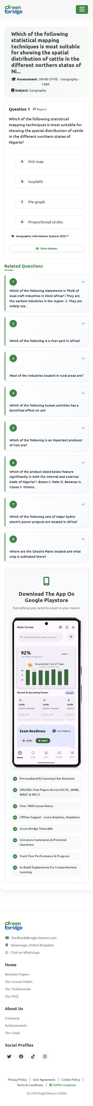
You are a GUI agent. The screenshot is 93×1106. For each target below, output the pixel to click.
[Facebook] (21, 1056)
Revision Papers (17, 974)
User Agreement (44, 1079)
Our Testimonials (18, 989)
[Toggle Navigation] (82, 9)
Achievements (16, 1025)
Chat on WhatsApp (25, 952)
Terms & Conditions (30, 1085)
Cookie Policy (70, 1079)
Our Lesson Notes (18, 982)
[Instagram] (45, 1056)
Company (12, 1018)
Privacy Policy (17, 1079)
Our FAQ (11, 996)
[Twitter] (9, 1056)
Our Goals (12, 1033)
